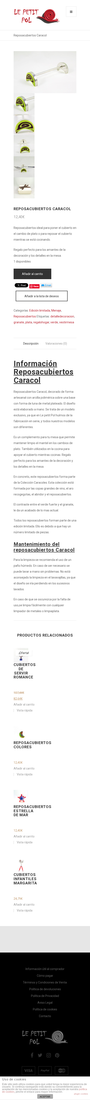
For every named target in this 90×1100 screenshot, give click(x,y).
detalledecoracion (62, 316)
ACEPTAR (45, 1096)
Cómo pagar (45, 975)
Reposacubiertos (25, 316)
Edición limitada (39, 310)
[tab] (31, 343)
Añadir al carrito (32, 274)
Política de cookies (45, 1009)
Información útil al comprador (45, 969)
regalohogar (41, 322)
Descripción (31, 343)
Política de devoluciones (45, 989)
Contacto (45, 1016)
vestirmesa (66, 322)
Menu (71, 11)
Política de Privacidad (45, 996)
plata (28, 322)
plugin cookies (81, 1094)
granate (19, 322)
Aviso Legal (45, 1002)
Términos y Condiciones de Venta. (45, 982)
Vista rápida (24, 710)
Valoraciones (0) (56, 343)
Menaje (56, 310)
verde (54, 322)
